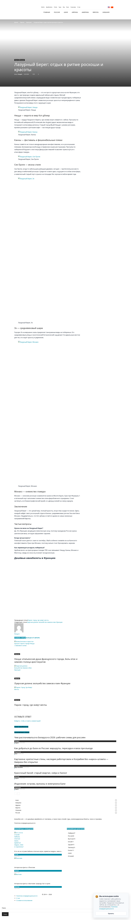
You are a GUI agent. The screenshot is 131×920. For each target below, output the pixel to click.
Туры (60, 7)
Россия (57, 12)
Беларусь (17, 741)
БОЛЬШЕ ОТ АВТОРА (33, 638)
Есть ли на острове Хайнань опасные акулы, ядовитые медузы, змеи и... (38, 851)
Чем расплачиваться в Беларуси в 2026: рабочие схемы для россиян (49, 737)
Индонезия (18, 752)
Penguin (20, 74)
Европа (95, 12)
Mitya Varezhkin (18, 767)
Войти (42, 7)
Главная (46, 12)
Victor (15, 753)
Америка (85, 12)
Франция (29, 22)
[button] (114, 12)
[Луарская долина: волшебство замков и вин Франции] (47, 672)
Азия (66, 12)
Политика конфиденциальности (24, 823)
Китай (16, 854)
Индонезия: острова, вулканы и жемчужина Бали (39, 783)
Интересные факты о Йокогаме (24, 867)
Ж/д (64, 7)
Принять (111, 913)
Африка (75, 12)
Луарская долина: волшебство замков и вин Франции (44, 622)
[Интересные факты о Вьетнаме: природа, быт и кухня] (38, 876)
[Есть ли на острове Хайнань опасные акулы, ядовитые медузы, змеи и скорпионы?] (38, 840)
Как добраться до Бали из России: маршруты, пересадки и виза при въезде (53, 748)
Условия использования (24, 900)
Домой (16, 22)
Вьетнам (17, 776)
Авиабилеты (49, 7)
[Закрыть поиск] (2, 906)
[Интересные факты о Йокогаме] (38, 860)
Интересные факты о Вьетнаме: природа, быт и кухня (32, 883)
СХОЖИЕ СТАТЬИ (20, 638)
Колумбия (17, 765)
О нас (78, 7)
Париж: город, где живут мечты (38, 620)
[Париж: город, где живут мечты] (47, 693)
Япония (17, 870)
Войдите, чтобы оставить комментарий (27, 721)
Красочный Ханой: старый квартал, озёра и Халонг (40, 772)
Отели (55, 7)
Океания (106, 12)
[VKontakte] (115, 7)
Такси (67, 7)
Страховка (73, 7)
